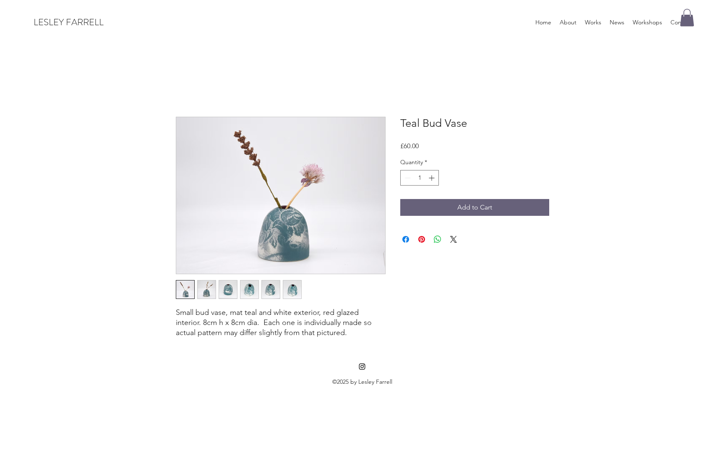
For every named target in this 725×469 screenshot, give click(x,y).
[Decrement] (407, 177)
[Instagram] (362, 366)
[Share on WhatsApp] (438, 239)
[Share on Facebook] (406, 239)
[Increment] (432, 177)
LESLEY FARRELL (69, 22)
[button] (687, 17)
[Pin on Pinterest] (422, 239)
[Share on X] (454, 239)
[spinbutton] (419, 177)
